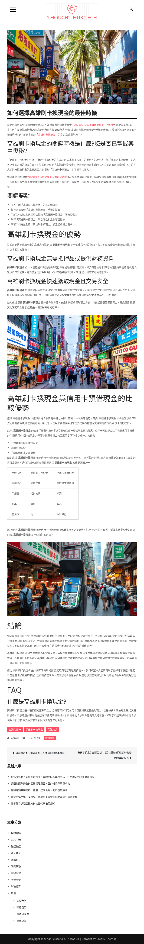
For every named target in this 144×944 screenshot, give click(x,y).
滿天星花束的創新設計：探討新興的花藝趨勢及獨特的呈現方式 (104, 755)
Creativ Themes (106, 939)
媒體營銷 (16, 833)
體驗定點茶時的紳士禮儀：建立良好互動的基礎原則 (39, 790)
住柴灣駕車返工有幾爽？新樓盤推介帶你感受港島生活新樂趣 (44, 797)
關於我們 (21, 901)
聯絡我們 (21, 907)
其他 (13, 893)
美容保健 (16, 873)
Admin (15, 738)
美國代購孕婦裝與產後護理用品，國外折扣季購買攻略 (40, 783)
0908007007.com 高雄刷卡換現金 (94, 125)
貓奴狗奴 (16, 846)
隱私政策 (21, 921)
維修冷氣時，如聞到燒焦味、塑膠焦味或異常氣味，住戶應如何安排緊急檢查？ (54, 777)
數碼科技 (16, 860)
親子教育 (16, 853)
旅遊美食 (16, 880)
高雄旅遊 (52, 729)
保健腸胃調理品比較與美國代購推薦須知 (33, 803)
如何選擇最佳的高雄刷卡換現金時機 (47, 177)
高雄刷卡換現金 (46, 134)
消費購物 (16, 866)
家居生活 (16, 840)
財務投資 (49, 738)
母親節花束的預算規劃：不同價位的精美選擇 (40, 753)
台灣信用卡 (15, 729)
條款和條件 (23, 914)
